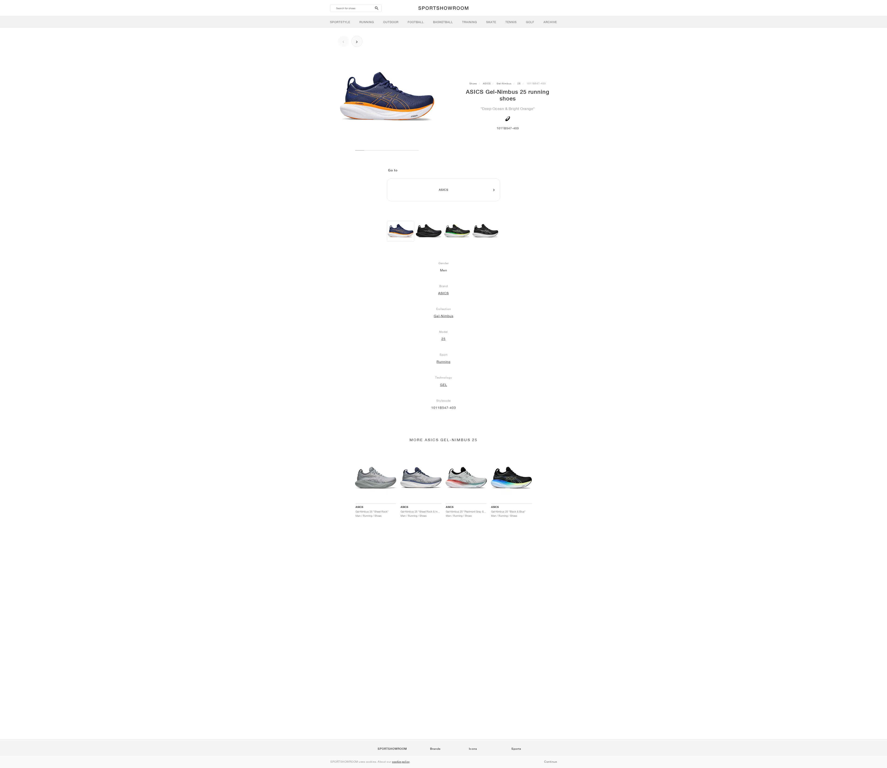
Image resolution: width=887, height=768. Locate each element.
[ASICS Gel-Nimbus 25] (400, 231)
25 (519, 83)
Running (443, 362)
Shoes (473, 83)
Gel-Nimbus (504, 83)
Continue (550, 761)
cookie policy (401, 761)
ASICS (487, 83)
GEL (443, 385)
